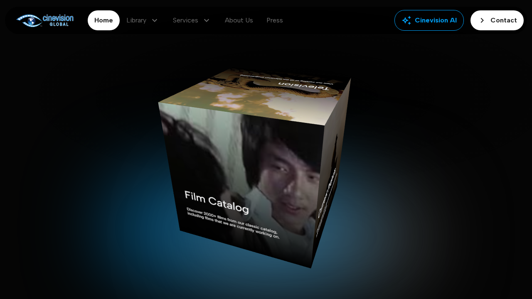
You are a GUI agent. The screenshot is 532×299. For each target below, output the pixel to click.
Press (274, 20)
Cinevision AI (429, 20)
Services (192, 20)
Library (143, 20)
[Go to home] (44, 20)
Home (103, 20)
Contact (497, 20)
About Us (239, 20)
